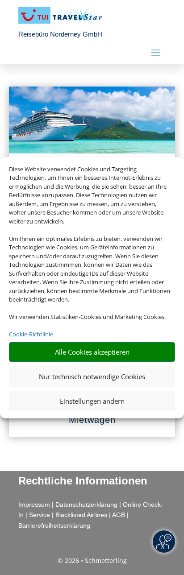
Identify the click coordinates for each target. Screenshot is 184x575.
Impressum (34, 504)
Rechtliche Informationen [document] (82, 481)
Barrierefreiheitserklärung (54, 525)
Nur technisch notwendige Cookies (92, 376)
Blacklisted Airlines (81, 514)
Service (39, 514)
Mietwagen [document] (92, 420)
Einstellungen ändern (92, 401)
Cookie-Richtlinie (31, 334)
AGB (118, 514)
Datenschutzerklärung (86, 504)
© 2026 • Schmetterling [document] (92, 560)
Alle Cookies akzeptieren (92, 351)
